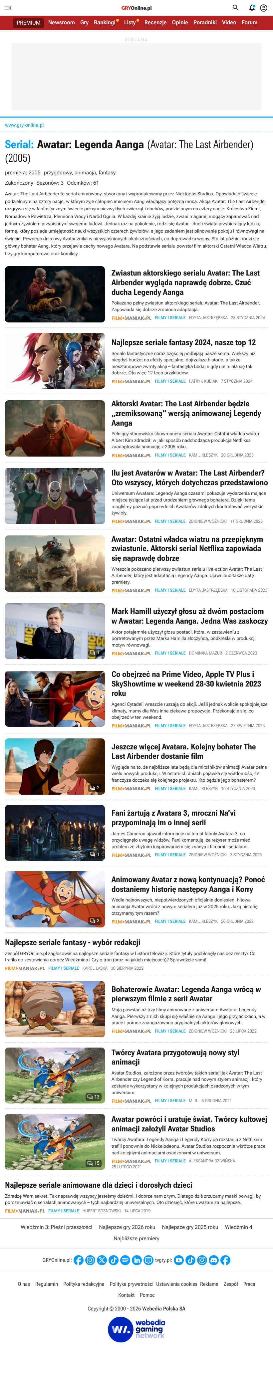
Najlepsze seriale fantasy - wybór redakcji (136, 954)
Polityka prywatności (131, 1284)
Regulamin (46, 1284)
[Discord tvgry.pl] (214, 1260)
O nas (24, 1284)
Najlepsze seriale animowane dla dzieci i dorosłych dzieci (136, 1196)
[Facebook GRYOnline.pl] (79, 1260)
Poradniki (205, 22)
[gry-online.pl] (136, 8)
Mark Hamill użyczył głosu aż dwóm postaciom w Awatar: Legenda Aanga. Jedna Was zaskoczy (136, 631)
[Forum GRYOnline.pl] (148, 1260)
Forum (250, 22)
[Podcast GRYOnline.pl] (125, 1260)
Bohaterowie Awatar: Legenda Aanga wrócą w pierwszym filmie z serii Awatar (136, 1009)
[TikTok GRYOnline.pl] (114, 1260)
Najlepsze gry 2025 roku (190, 1227)
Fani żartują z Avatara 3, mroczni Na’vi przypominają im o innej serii (136, 833)
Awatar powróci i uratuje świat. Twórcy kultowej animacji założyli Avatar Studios (136, 1142)
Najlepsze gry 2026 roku (127, 1227)
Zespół (231, 1284)
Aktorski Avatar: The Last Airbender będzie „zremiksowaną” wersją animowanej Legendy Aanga (136, 428)
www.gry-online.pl (24, 125)
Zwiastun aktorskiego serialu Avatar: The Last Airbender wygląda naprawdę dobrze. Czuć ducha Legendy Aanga (136, 294)
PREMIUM (29, 23)
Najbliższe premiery (136, 1238)
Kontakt (126, 1295)
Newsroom (61, 22)
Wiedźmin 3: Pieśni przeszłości (56, 1227)
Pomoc (147, 1295)
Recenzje (155, 22)
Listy (130, 22)
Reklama (209, 1284)
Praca (249, 1284)
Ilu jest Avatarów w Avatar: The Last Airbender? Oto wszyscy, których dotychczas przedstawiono (136, 496)
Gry (84, 22)
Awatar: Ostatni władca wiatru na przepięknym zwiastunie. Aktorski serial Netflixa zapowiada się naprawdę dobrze (136, 563)
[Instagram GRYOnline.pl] (90, 1260)
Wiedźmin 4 (238, 1227)
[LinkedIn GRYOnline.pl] (137, 1260)
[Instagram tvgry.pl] (202, 1260)
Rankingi (105, 22)
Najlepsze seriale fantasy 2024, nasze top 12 (136, 361)
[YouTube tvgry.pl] (179, 1260)
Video (229, 22)
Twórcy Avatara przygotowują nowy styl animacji (136, 1076)
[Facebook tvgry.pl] (225, 1260)
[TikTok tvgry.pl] (190, 1260)
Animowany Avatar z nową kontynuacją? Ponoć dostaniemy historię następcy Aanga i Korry (136, 899)
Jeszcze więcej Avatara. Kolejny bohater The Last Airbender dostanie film (136, 766)
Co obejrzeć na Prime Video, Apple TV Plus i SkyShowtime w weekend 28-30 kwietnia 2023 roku (136, 699)
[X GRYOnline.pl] (102, 1260)
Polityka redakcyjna (83, 1284)
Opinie (180, 22)
